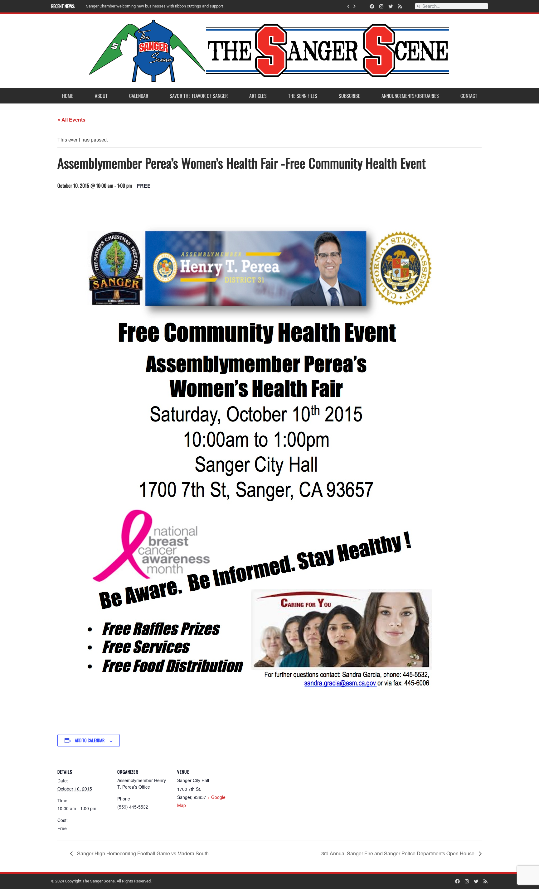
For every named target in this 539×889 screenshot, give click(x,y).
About (101, 95)
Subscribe (349, 95)
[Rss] (400, 6)
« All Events (71, 119)
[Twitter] (390, 6)
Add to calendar (89, 740)
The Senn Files (302, 95)
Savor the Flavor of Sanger (199, 95)
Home (67, 95)
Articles (258, 95)
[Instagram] (381, 6)
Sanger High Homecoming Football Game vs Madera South (142, 853)
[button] (348, 6)
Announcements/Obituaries (410, 95)
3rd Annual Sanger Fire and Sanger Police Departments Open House (398, 853)
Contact (468, 95)
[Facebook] (372, 6)
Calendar (138, 95)
